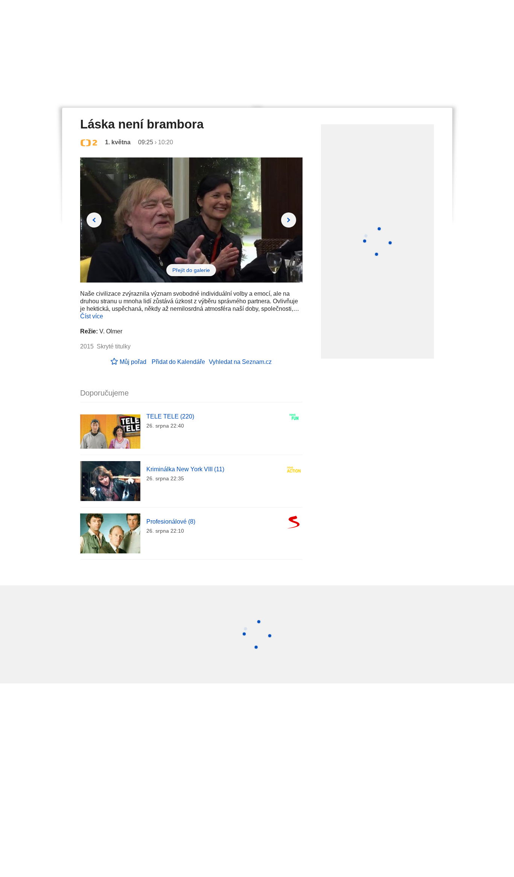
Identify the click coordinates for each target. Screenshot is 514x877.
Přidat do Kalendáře (178, 362)
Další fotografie (288, 220)
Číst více (91, 316)
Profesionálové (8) (170, 521)
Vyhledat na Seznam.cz (240, 362)
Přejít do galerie (191, 270)
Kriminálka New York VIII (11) (185, 469)
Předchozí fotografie (94, 220)
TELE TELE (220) (170, 416)
